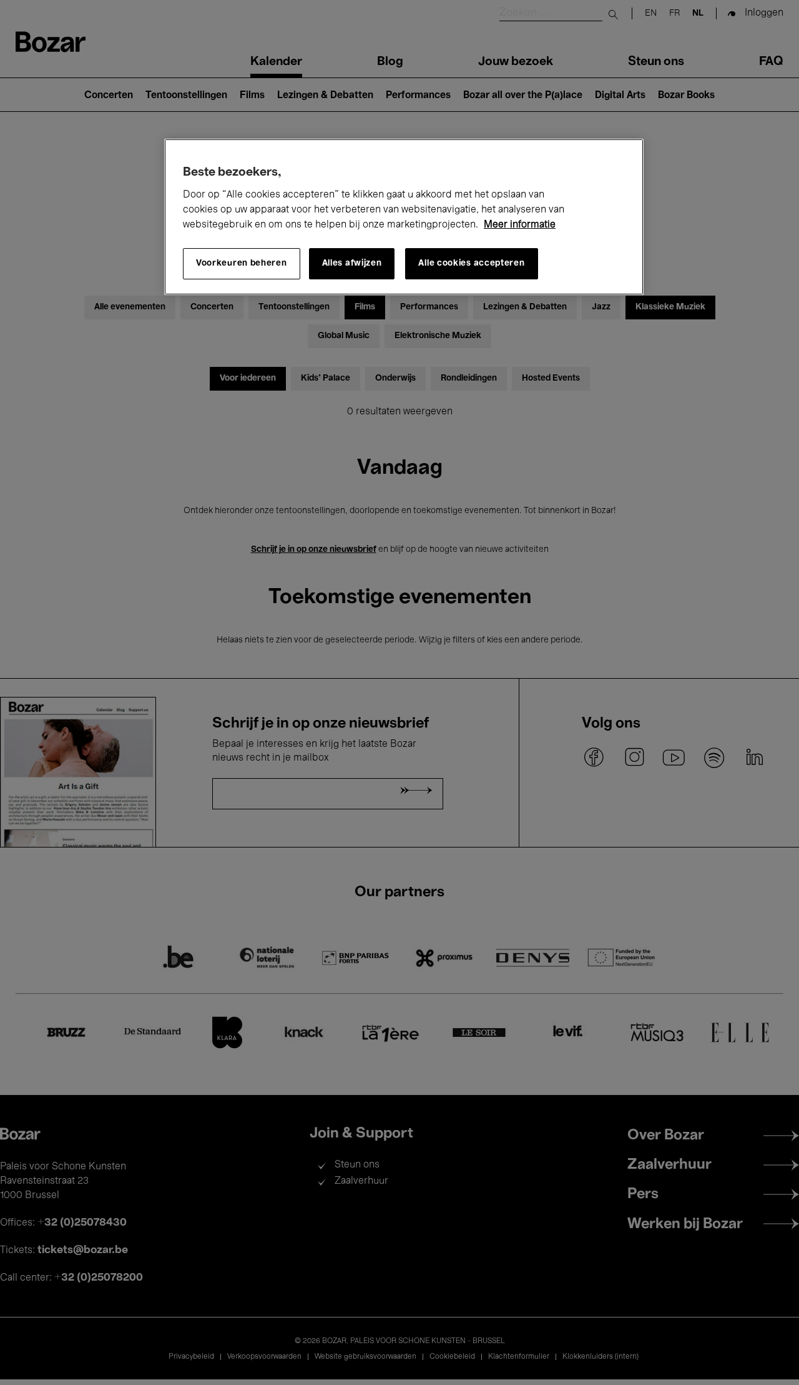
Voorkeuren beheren (241, 263)
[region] (404, 217)
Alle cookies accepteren (471, 263)
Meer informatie (520, 225)
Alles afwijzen (352, 263)
